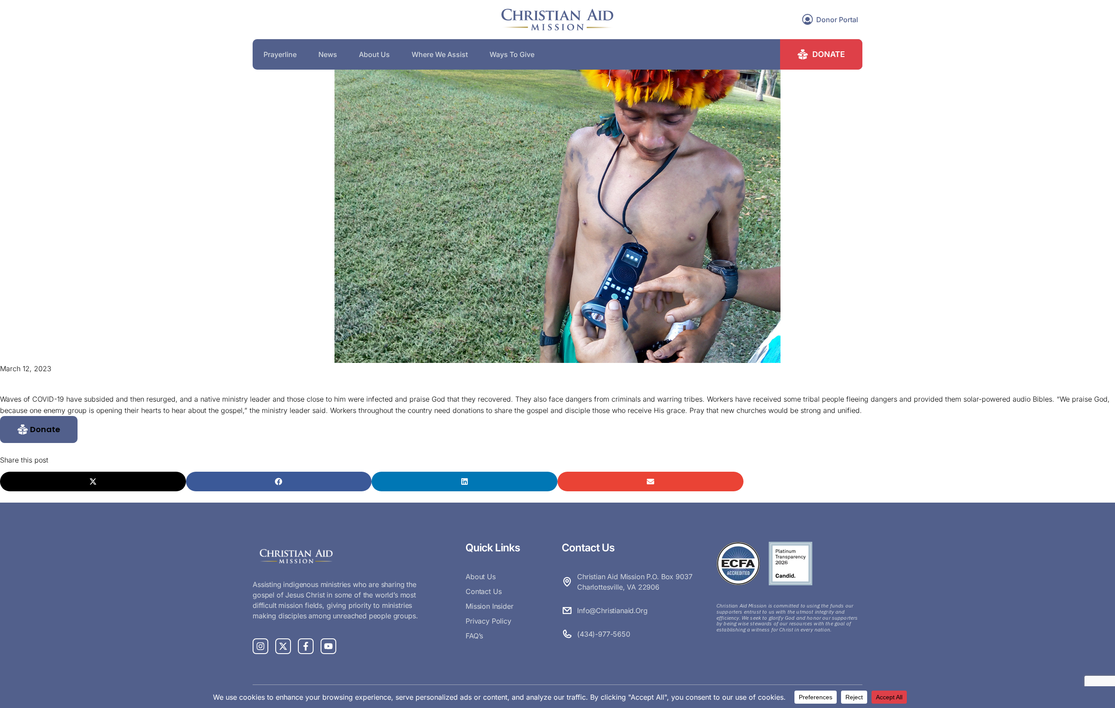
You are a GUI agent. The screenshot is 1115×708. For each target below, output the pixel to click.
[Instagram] (260, 646)
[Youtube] (328, 646)
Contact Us (483, 591)
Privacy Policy (488, 621)
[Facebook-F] (306, 646)
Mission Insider (490, 606)
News (327, 54)
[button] (39, 429)
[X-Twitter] (283, 646)
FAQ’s (474, 635)
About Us (374, 54)
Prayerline (280, 54)
